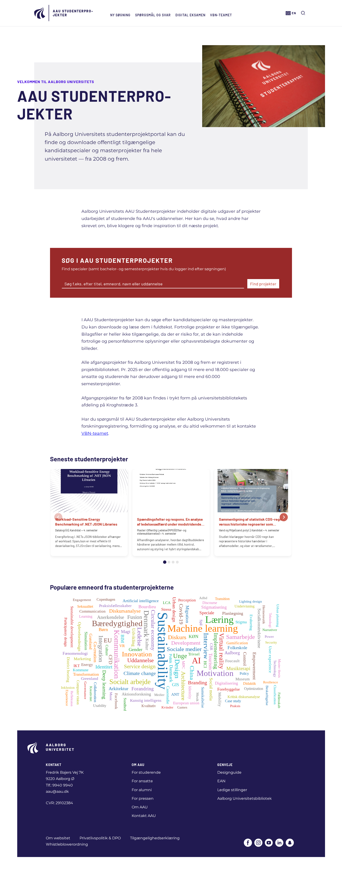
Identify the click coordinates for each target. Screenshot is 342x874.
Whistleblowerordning (67, 844)
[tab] (164, 562)
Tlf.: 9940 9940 (59, 785)
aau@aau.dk (57, 791)
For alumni (142, 790)
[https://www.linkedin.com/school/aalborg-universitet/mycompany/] (279, 843)
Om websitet (58, 838)
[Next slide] (284, 517)
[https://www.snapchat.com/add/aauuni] (290, 843)
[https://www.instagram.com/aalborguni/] (258, 843)
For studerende (146, 772)
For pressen (143, 798)
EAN (221, 781)
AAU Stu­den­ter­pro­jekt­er (73, 13)
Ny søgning (120, 15)
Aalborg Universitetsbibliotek (244, 798)
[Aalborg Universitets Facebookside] (248, 843)
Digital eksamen (190, 15)
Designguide (229, 772)
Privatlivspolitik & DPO (100, 838)
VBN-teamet (221, 15)
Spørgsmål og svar (153, 15)
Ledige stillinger (232, 790)
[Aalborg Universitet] (40, 13)
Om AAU (140, 807)
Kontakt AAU (144, 815)
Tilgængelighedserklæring (155, 838)
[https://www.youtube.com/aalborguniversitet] (269, 843)
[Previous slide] (58, 517)
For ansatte (142, 781)
